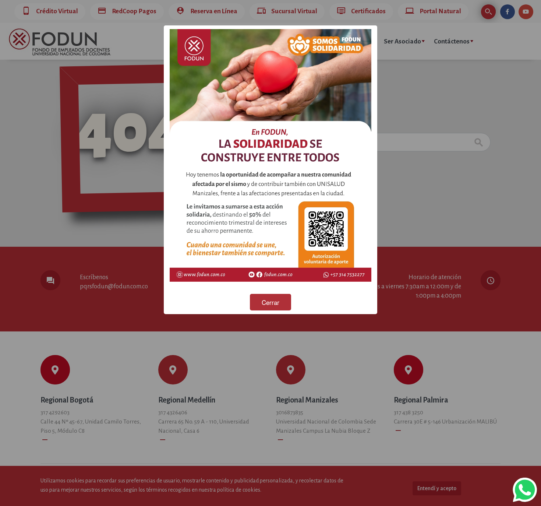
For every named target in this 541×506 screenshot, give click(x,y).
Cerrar (270, 302)
